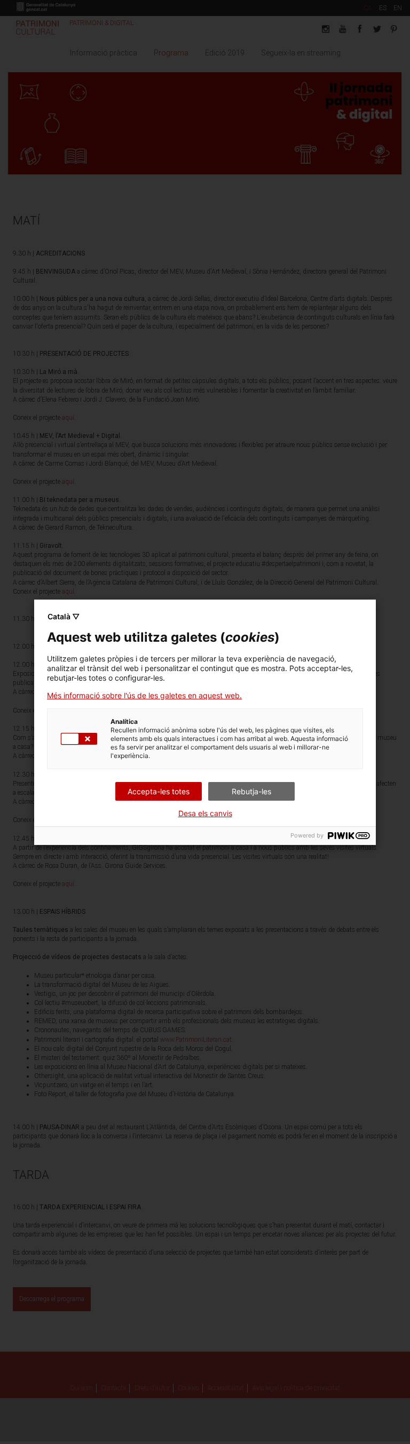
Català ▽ (64, 616)
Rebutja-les (251, 791)
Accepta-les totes (159, 791)
